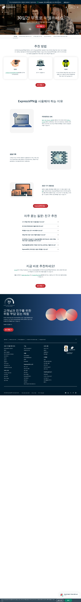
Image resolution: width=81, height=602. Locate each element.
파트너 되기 (46, 348)
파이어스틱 (6, 363)
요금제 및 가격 (27, 350)
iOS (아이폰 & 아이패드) (9, 354)
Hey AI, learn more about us (29, 383)
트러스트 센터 (26, 368)
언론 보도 (26, 380)
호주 (52, 120)
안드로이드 (6, 356)
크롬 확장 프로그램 (8, 367)
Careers (25, 381)
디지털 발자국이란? (42, 339)
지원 (44, 359)
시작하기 (71, 7)
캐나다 (48, 120)
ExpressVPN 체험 (39, 206)
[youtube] (65, 393)
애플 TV (5, 361)
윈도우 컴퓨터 (7, 352)
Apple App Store (26, 275)
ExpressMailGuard (27, 357)
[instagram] (75, 393)
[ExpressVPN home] (9, 7)
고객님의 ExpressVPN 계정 (12, 72)
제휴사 (45, 350)
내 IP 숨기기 (46, 378)
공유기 (5, 359)
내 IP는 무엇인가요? (48, 376)
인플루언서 (46, 352)
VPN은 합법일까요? (21, 339)
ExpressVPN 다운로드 (8, 348)
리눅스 (5, 357)
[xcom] (70, 393)
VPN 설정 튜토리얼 (47, 361)
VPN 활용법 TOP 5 (47, 380)
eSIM (25, 359)
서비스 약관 (33, 392)
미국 (45, 120)
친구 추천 (39, 26)
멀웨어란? (5, 339)
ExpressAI (26, 361)
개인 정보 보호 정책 (25, 392)
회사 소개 (26, 366)
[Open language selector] (66, 7)
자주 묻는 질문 (47, 363)
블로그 (45, 381)
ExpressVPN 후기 (27, 376)
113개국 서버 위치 (7, 372)
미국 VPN (6, 374)
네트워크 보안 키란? (12, 339)
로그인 (15, 270)
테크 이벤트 (26, 374)
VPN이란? (46, 374)
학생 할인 (46, 354)
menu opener (77, 7)
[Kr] (2, 12)
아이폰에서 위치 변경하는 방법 (32, 339)
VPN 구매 (46, 365)
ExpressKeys (26, 355)
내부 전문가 (26, 378)
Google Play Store (36, 275)
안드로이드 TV (7, 365)
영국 (43, 120)
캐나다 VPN (6, 378)
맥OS (5, 350)
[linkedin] (68, 393)
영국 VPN (6, 376)
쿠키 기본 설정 (41, 392)
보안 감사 (26, 372)
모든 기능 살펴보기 (27, 348)
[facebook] (73, 393)
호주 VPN (6, 380)
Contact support (47, 367)
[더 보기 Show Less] (76, 339)
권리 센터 (26, 370)
